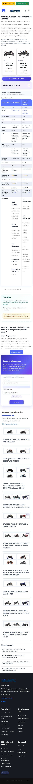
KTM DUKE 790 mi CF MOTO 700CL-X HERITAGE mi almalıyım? (13, 669)
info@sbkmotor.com (7, 698)
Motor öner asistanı (7, 713)
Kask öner (20, 725)
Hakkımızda (21, 746)
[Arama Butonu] (25, 11)
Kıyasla (16, 402)
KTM (13, 107)
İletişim (20, 749)
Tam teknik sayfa (9, 71)
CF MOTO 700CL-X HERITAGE (25, 112)
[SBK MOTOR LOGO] (15, 11)
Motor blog (4, 735)
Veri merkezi (4, 748)
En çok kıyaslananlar (23, 718)
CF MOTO (24, 107)
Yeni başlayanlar (6, 767)
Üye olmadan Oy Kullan (16, 79)
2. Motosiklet (7, 389)
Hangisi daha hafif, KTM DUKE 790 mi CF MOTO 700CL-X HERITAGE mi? (16, 663)
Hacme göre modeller (7, 731)
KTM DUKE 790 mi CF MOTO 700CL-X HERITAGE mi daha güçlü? (13, 656)
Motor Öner (5, 773)
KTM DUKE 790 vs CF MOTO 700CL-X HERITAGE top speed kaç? (13, 650)
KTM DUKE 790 (15, 110)
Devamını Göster (16, 352)
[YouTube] (3, 702)
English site (21, 756)
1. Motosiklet (7, 380)
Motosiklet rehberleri (7, 751)
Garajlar (20, 732)
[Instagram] (2, 702)
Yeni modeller (5, 728)
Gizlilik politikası (22, 752)
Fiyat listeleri (5, 721)
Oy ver (10, 69)
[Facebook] (5, 702)
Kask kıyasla (21, 722)
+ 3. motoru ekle (16, 396)
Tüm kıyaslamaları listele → (10, 424)
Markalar (3, 725)
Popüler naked (5, 763)
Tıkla (15, 192)
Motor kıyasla (22, 715)
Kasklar (20, 728)
